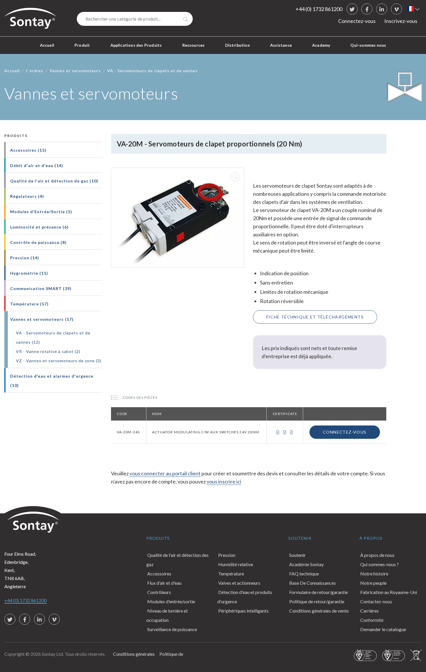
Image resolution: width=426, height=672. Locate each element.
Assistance (281, 45)
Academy (321, 45)
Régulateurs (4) (27, 196)
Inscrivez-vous (400, 21)
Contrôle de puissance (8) (38, 242)
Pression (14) (24, 257)
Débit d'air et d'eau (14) (36, 165)
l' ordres (34, 70)
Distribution (237, 45)
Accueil (47, 45)
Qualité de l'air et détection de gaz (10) (54, 180)
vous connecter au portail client (165, 473)
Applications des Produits (136, 45)
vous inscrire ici (224, 481)
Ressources (193, 45)
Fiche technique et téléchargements (315, 316)
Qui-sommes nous (368, 45)
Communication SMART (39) (41, 288)
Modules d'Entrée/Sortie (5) (41, 211)
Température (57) (29, 303)
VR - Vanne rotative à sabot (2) (48, 351)
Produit (82, 45)
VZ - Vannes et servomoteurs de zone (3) (58, 360)
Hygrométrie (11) (29, 273)
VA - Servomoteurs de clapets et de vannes (152, 70)
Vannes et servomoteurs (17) (42, 319)
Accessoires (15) (28, 150)
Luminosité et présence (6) (39, 226)
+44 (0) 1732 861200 (319, 9)
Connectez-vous (357, 21)
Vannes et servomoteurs (75, 70)
